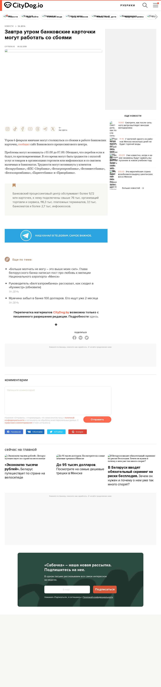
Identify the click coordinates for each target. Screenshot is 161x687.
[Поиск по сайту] (145, 5)
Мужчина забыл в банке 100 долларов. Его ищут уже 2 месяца (53, 298)
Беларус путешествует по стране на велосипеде (25, 471)
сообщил (24, 144)
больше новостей (131, 188)
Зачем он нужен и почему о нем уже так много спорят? (131, 476)
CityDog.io (10, 46)
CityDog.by (61, 312)
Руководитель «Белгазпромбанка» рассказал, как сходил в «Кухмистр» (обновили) (51, 285)
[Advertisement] (130, 54)
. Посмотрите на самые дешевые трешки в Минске (80, 468)
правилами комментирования (18, 422)
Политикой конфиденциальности (98, 597)
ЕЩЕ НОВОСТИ (133, 116)
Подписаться (105, 589)
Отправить (97, 419)
